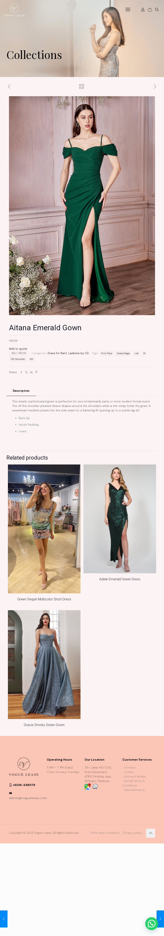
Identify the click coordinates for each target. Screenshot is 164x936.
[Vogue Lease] (14, 9)
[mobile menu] (128, 9)
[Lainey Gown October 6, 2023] (160, 918)
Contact (130, 767)
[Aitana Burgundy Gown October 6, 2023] (3, 918)
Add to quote (18, 349)
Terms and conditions (105, 833)
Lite (137, 353)
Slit (31, 359)
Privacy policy (132, 833)
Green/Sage (123, 353)
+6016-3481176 (24, 785)
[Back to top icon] (150, 833)
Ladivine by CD (78, 353)
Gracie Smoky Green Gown (44, 725)
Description (21, 391)
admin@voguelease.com (28, 798)
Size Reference (134, 790)
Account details (135, 776)
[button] (151, 923)
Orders (129, 772)
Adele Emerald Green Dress (119, 579)
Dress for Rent (57, 353)
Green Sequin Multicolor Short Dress (44, 599)
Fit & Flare (106, 353)
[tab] (21, 391)
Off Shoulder (18, 359)
